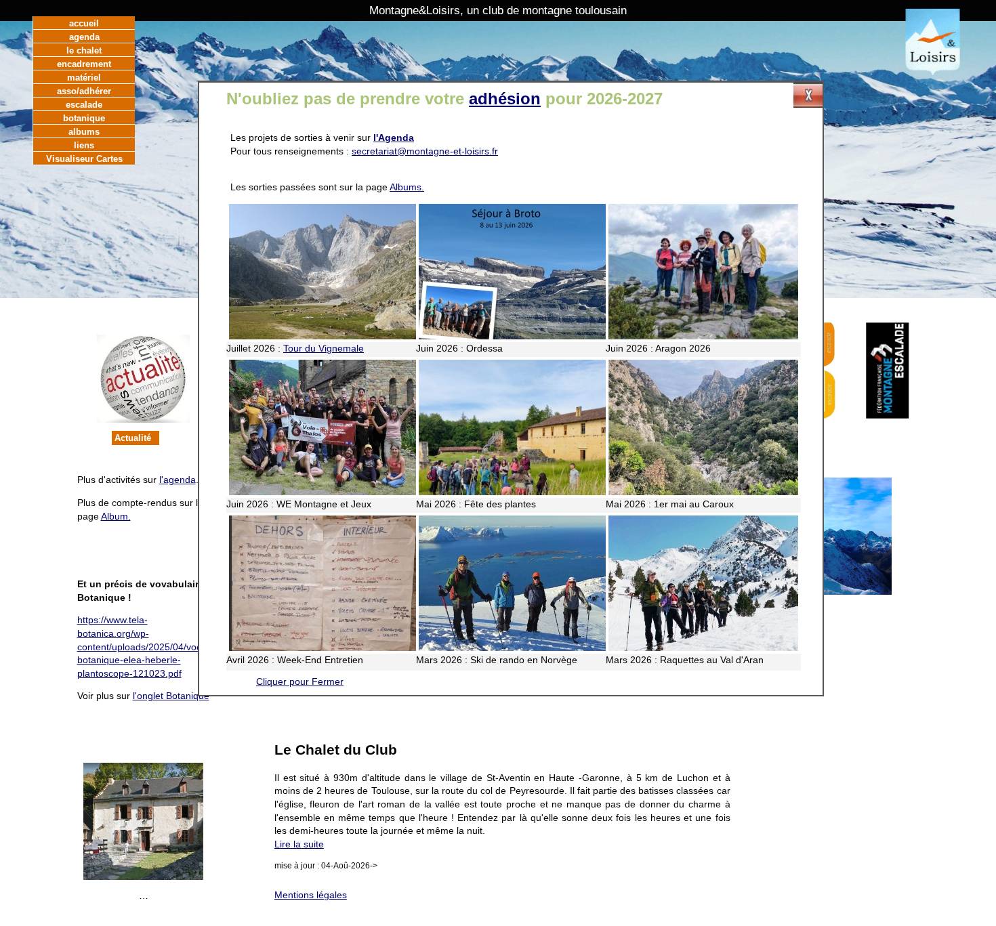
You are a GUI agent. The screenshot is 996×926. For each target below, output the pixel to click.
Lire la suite (299, 844)
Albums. (407, 187)
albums (84, 132)
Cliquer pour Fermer (300, 681)
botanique (84, 118)
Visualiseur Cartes (84, 159)
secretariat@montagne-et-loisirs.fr (425, 151)
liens (84, 145)
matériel (84, 77)
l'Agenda (393, 137)
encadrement (84, 64)
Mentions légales (310, 894)
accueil (84, 23)
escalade (84, 105)
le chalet (84, 50)
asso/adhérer (84, 91)
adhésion (505, 98)
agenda (84, 37)
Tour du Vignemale (323, 348)
